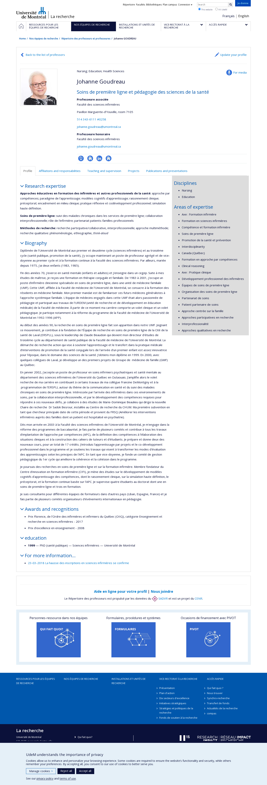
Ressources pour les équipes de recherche (35, 681)
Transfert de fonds (218, 703)
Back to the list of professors (45, 55)
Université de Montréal (31, 13)
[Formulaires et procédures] (133, 639)
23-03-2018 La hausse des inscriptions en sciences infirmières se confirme (78, 563)
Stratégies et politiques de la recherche (176, 710)
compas (211, 713)
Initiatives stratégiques (172, 703)
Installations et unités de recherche (129, 681)
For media (240, 72)
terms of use (68, 778)
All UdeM (222, 9)
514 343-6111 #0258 (91, 119)
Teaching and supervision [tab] (104, 171)
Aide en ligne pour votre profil (120, 591)
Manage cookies (41, 771)
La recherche (62, 17)
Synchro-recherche (218, 698)
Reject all (66, 771)
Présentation (167, 688)
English (243, 16)
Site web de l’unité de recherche (90, 158)
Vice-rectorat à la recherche (178, 679)
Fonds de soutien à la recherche (178, 717)
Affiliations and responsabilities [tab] (60, 171)
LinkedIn (99, 158)
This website (206, 9)
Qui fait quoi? (85, 737)
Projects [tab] (133, 171)
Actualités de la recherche (222, 708)
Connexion (184, 4)
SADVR (163, 598)
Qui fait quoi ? (215, 688)
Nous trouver (215, 693)
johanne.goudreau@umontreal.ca (99, 127)
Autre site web (109, 158)
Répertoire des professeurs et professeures (86, 38)
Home (22, 38)
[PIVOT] (208, 639)
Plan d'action (167, 693)
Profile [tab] (27, 171)
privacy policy (45, 778)
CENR (198, 598)
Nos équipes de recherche (43, 38)
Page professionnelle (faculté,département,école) (81, 158)
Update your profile (233, 55)
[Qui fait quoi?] (58, 639)
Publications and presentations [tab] (166, 171)
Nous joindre (162, 591)
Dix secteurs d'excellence (174, 698)
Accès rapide (215, 679)
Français (228, 16)
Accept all (85, 771)
